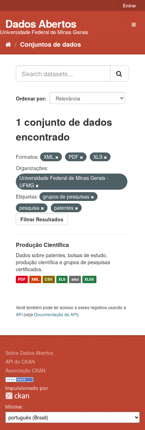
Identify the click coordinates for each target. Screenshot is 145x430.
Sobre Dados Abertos (29, 352)
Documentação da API (55, 314)
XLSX (89, 279)
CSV (48, 279)
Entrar (129, 5)
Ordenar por (30, 98)
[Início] (8, 43)
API (19, 314)
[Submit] (119, 73)
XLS (61, 279)
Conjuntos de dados (50, 44)
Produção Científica (42, 245)
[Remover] (56, 157)
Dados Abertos (40, 23)
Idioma (13, 406)
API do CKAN (20, 361)
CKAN (17, 395)
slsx (75, 279)
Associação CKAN (25, 370)
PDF (21, 279)
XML (35, 279)
